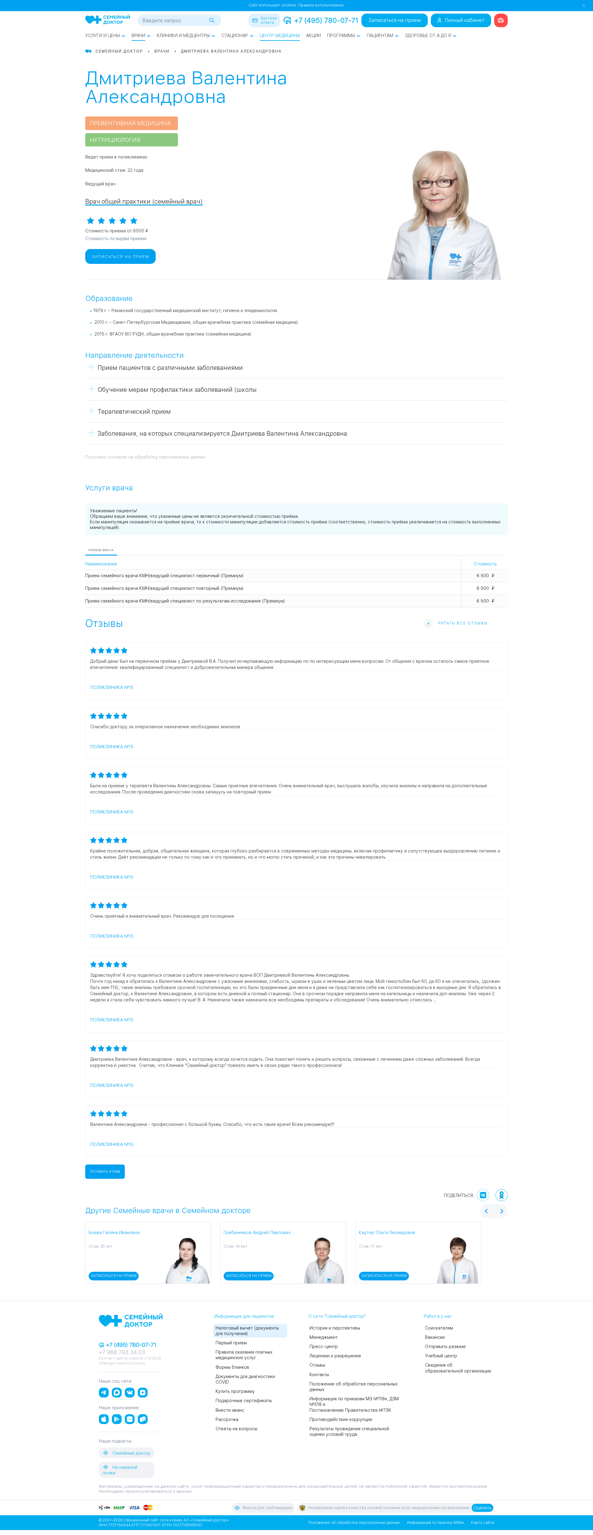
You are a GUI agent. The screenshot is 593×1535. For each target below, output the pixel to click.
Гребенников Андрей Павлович (257, 1232)
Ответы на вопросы (236, 1428)
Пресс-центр (323, 1346)
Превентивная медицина (130, 123)
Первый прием (231, 1342)
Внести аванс (230, 1410)
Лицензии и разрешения (335, 1355)
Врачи (138, 35)
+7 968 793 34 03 (122, 1352)
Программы (341, 35)
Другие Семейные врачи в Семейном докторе (167, 1210)
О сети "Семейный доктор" (337, 1316)
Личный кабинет (464, 20)
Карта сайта (482, 1522)
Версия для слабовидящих (267, 1508)
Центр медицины (280, 35)
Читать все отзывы (463, 623)
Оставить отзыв (105, 1171)
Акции (313, 35)
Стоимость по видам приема (115, 238)
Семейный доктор (131, 1453)
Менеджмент (323, 1337)
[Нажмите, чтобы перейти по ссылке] (501, 20)
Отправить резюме (445, 1346)
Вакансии (435, 1337)
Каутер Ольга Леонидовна (387, 1232)
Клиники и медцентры (183, 35)
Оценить (482, 1507)
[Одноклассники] (501, 1195)
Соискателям (439, 1328)
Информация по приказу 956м (435, 1522)
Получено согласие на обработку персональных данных (145, 457)
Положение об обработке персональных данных (354, 1522)
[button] (86, 1253)
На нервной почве (120, 1470)
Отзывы (317, 1365)
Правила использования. (321, 5)
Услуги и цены (102, 35)
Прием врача (101, 550)
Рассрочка (227, 1419)
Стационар (234, 35)
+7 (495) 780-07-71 (326, 20)
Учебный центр (441, 1355)
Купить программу (235, 1391)
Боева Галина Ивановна (114, 1232)
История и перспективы (334, 1328)
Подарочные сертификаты (244, 1400)
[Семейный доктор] (107, 20)
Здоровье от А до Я (428, 35)
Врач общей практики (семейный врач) (144, 201)
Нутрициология (115, 140)
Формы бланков (232, 1367)
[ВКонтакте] (483, 1195)
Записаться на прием (394, 20)
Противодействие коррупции (340, 1419)
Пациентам (380, 35)
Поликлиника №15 (111, 687)
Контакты (319, 1374)
